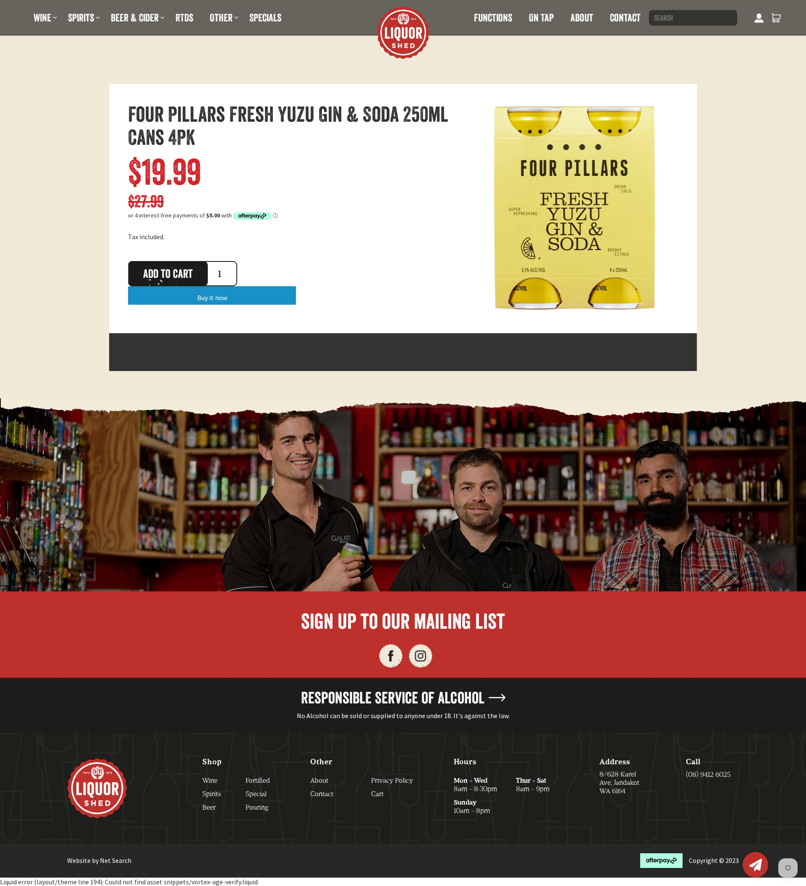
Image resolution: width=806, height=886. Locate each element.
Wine (42, 17)
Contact (625, 17)
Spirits (81, 17)
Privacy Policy (392, 780)
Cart (377, 794)
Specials (265, 17)
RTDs (184, 17)
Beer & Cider (135, 17)
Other (221, 17)
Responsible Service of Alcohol (392, 697)
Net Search (115, 860)
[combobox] (693, 18)
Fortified (258, 780)
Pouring (257, 807)
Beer (209, 807)
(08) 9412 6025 (708, 775)
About (581, 17)
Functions (493, 17)
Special (256, 794)
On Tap (541, 17)
